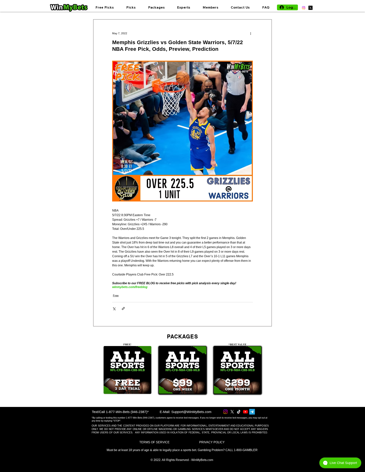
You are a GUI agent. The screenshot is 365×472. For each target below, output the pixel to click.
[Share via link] (123, 308)
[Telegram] (252, 412)
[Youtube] (245, 412)
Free (116, 295)
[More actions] (250, 33)
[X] (310, 8)
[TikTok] (239, 412)
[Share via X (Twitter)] (114, 308)
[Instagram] (304, 8)
